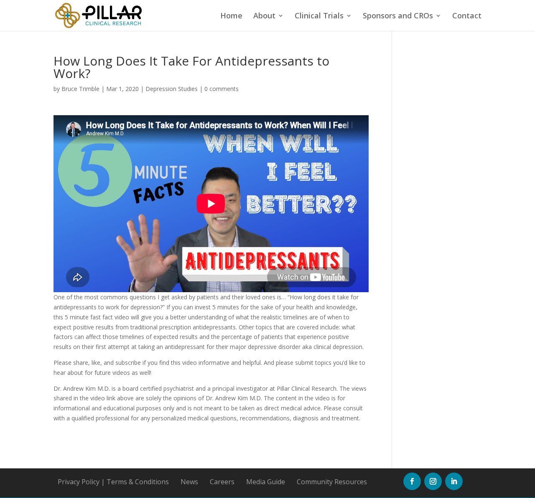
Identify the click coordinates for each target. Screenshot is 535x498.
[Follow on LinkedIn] (454, 481)
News (189, 481)
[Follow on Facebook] (412, 481)
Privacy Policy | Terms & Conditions (113, 481)
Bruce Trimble (80, 89)
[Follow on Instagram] (433, 481)
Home (231, 16)
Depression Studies (171, 89)
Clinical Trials (319, 16)
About (264, 16)
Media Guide (265, 481)
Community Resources (332, 481)
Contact (467, 16)
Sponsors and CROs (398, 16)
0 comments (221, 89)
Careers (222, 481)
